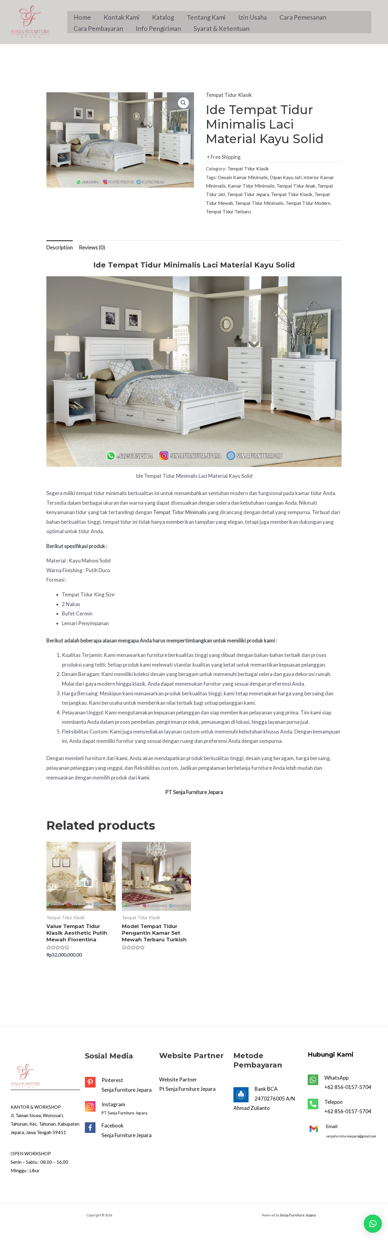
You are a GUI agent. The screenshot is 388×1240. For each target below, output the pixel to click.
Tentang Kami (206, 17)
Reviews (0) (92, 247)
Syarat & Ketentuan (221, 28)
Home (82, 17)
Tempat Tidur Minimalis (259, 203)
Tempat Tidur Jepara (248, 194)
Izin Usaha (252, 17)
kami (121, 758)
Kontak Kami (121, 17)
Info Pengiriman (158, 28)
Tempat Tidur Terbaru (228, 211)
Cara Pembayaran (98, 28)
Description (59, 247)
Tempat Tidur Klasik (229, 95)
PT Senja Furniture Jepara (124, 1112)
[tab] (59, 247)
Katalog (163, 17)
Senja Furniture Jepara (127, 1090)
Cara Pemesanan (302, 17)
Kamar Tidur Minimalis (251, 186)
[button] (373, 1224)
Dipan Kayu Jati (286, 177)
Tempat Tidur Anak (296, 186)
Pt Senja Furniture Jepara (187, 1089)
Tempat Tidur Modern (308, 203)
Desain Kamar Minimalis (243, 177)
